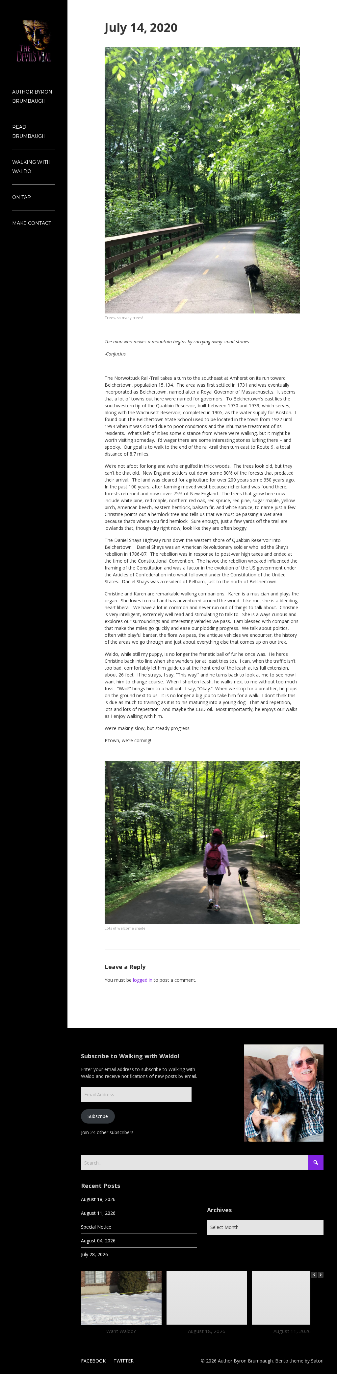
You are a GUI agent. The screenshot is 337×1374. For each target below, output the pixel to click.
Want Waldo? (121, 1331)
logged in (142, 980)
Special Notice (96, 1227)
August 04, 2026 (98, 1240)
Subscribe (98, 1116)
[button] (321, 1275)
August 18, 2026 (98, 1199)
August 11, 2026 (98, 1213)
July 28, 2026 (94, 1254)
